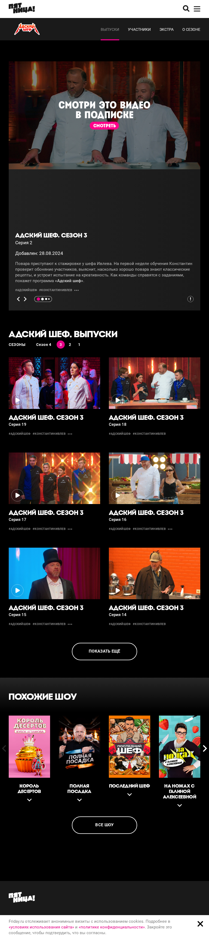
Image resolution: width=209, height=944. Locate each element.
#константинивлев (55, 290)
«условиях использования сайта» (41, 927)
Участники (139, 29)
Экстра (166, 29)
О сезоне (191, 29)
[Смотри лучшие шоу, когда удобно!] (22, 9)
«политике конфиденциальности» (112, 927)
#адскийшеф (26, 290)
